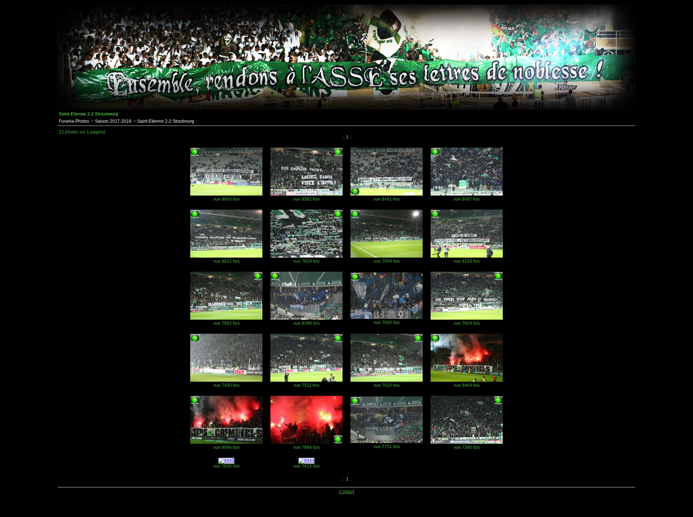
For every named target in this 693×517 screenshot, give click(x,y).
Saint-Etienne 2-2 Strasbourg (165, 121)
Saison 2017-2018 (113, 121)
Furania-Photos (74, 121)
